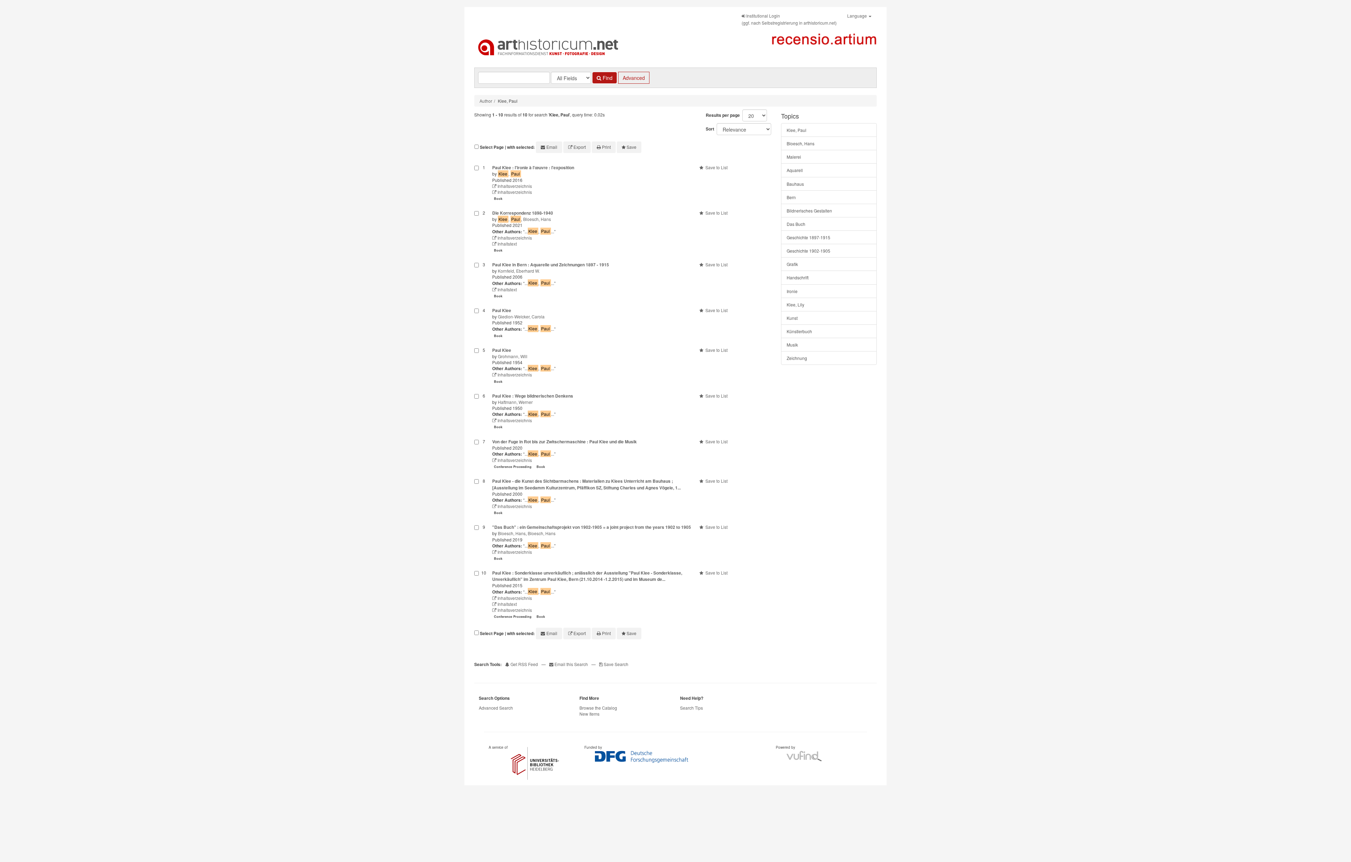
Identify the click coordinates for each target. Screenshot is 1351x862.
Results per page (723, 115)
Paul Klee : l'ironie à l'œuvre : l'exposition (533, 167)
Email (551, 147)
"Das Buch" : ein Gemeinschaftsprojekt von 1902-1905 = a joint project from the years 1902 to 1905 (591, 527)
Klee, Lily (795, 305)
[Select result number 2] (476, 232)
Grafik (792, 264)
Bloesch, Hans (537, 219)
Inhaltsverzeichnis (514, 186)
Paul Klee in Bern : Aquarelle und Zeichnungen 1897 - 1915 (550, 264)
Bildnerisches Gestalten (809, 211)
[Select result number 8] (476, 497)
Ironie (792, 291)
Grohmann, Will (512, 356)
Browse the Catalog (598, 708)
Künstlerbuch (799, 331)
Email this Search (571, 664)
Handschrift (797, 277)
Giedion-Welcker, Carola (521, 316)
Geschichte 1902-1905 (808, 251)
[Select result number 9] (476, 543)
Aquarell (795, 170)
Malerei (794, 157)
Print (606, 147)
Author (486, 101)
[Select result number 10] (476, 595)
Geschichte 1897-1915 (808, 237)
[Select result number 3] (476, 280)
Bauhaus (795, 184)
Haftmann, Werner (515, 402)
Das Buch (796, 224)
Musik (792, 345)
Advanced (634, 77)
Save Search (615, 664)
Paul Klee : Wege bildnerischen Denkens (532, 396)
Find (607, 77)
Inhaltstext (506, 244)
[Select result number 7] (476, 454)
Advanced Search (496, 708)
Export (579, 147)
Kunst (792, 318)
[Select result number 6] (476, 412)
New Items (589, 714)
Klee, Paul (796, 130)
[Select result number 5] (476, 366)
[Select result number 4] (476, 323)
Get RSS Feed (523, 664)
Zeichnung (797, 358)
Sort (710, 129)
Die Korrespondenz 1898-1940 (522, 213)
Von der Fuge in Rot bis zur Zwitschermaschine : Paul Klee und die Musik (564, 441)
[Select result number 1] (476, 183)
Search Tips (691, 708)
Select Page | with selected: (507, 147)
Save (631, 147)
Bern (791, 197)
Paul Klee (501, 310)
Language (857, 16)
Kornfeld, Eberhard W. (519, 271)
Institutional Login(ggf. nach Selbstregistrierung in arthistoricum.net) (789, 19)
